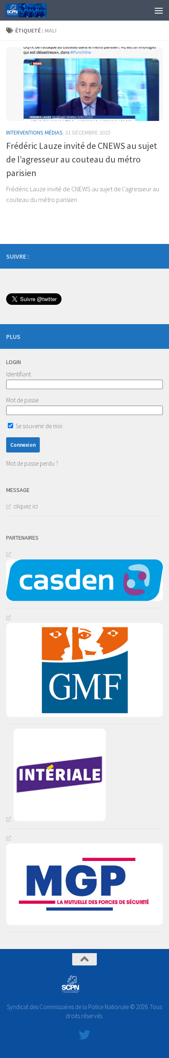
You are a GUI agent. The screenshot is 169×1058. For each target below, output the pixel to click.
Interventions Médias (34, 132)
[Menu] (158, 10)
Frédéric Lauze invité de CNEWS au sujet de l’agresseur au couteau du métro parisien (81, 159)
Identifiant (18, 374)
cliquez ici (26, 506)
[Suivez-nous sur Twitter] (158, 256)
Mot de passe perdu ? (32, 463)
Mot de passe (22, 400)
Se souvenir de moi (38, 426)
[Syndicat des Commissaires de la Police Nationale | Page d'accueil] (33, 10)
